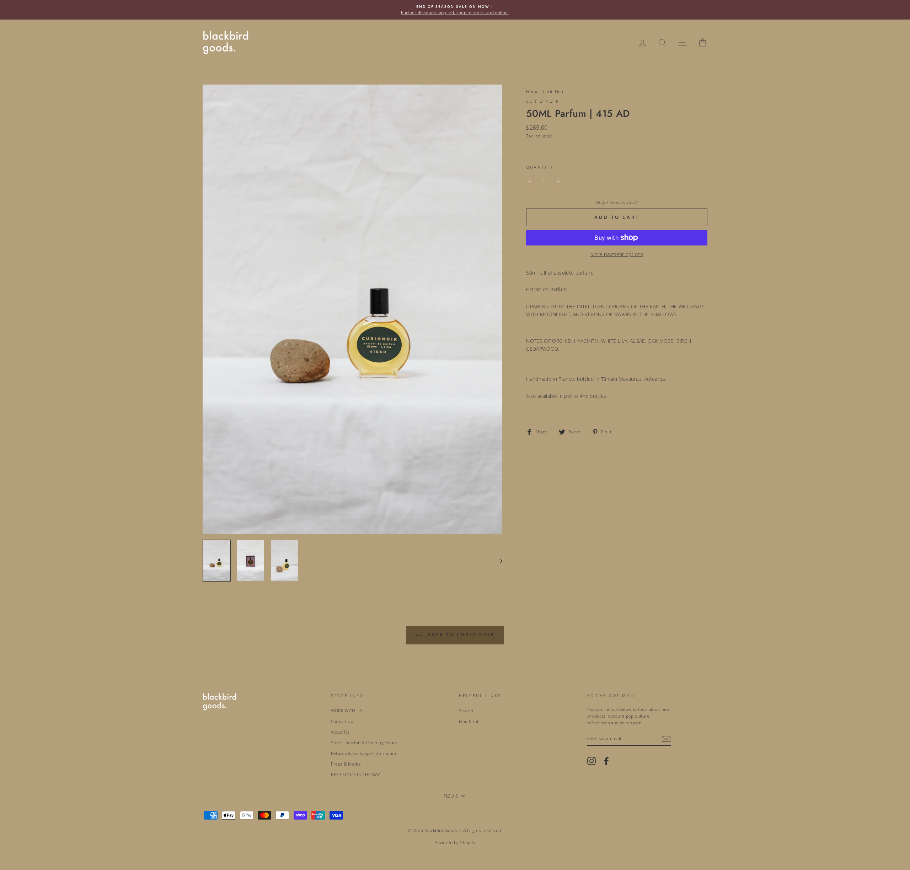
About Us (340, 732)
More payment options (616, 254)
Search (466, 710)
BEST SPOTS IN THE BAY (355, 774)
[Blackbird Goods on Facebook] (606, 761)
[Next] (497, 561)
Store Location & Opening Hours (364, 742)
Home (532, 91)
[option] (455, 10)
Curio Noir (553, 91)
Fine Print (469, 721)
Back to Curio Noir (460, 635)
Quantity (539, 167)
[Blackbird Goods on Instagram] (591, 761)
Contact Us (342, 721)
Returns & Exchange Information (364, 753)
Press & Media (346, 764)
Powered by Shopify (454, 842)
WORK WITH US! (347, 710)
